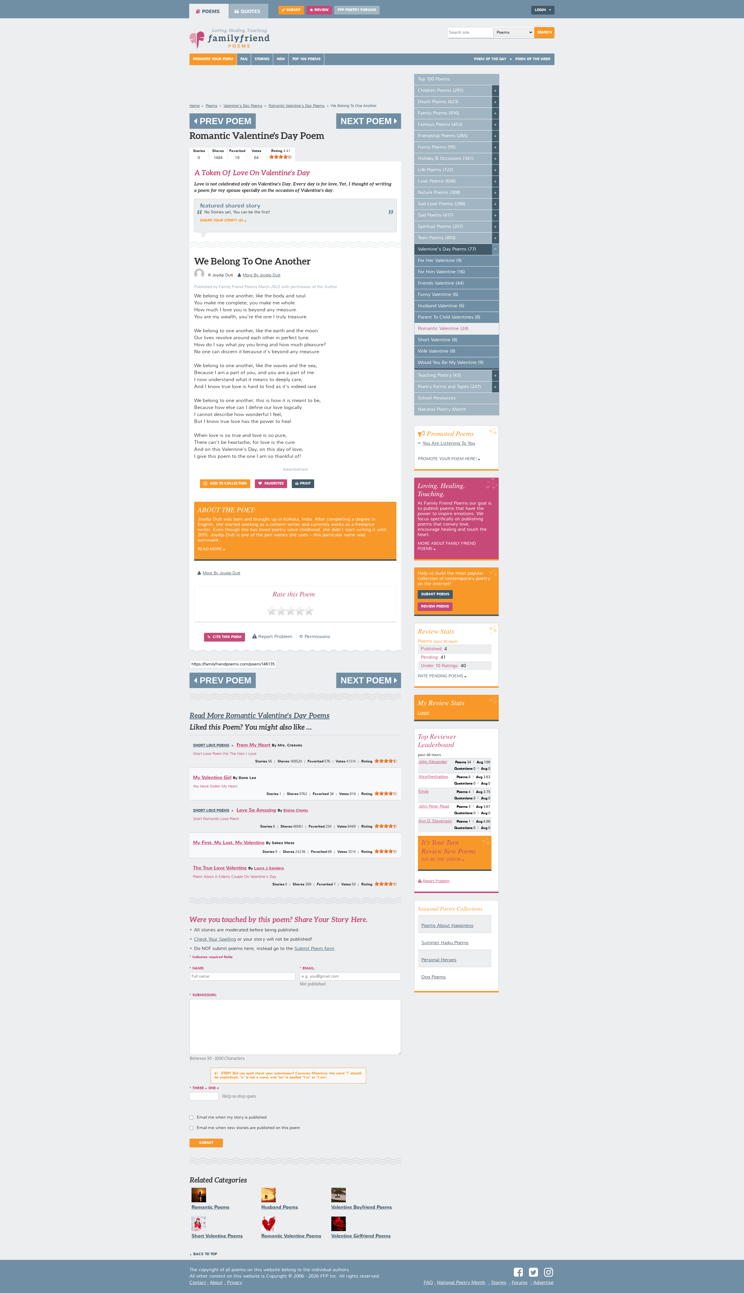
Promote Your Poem (213, 59)
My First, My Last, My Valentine (228, 842)
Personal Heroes (438, 960)
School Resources (437, 398)
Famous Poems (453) (440, 124)
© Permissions (314, 637)
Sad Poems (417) (435, 215)
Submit (293, 10)
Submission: (204, 995)
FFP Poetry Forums (357, 10)
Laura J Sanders (269, 868)
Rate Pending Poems (440, 676)
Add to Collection (228, 483)
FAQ (243, 59)
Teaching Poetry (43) (439, 375)
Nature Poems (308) (439, 192)
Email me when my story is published (232, 1117)
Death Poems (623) (438, 102)
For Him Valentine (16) (441, 272)
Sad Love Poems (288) (441, 204)
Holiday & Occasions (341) (446, 158)
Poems (211, 11)
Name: (198, 968)
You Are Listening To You (449, 443)
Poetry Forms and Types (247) (449, 387)
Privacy (234, 1283)
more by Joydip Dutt (261, 275)
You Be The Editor (441, 859)
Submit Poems (435, 594)
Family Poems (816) (438, 113)
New (281, 59)
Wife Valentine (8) (436, 351)
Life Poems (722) (435, 170)
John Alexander (433, 762)
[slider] (280, 156)
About (216, 1283)
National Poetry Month (442, 409)
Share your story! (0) (221, 220)
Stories (262, 59)
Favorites (273, 483)
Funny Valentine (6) (438, 294)
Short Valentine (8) (437, 340)
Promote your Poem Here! (447, 459)
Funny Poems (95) (437, 147)
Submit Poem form (314, 948)
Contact (197, 1283)
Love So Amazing (256, 810)
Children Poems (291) (441, 90)
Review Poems (435, 606)
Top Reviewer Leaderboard (437, 740)
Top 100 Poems (306, 59)
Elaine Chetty (295, 810)
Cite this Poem (227, 637)
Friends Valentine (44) (441, 283)
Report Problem (274, 637)
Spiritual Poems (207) (440, 226)
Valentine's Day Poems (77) (447, 249)
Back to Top (205, 1254)
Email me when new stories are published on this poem (248, 1128)
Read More (210, 549)
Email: (309, 968)
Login (423, 713)
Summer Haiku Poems (444, 943)
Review (321, 10)
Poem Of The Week (533, 59)
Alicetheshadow (433, 777)
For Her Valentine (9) (440, 260)
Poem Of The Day (490, 59)
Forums (519, 1283)
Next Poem (367, 121)
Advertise (543, 1283)
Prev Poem (224, 121)
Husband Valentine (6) (441, 306)
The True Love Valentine (220, 868)
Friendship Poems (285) (443, 136)
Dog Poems (433, 977)
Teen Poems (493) (437, 238)
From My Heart (253, 745)
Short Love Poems (211, 745)
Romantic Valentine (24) (443, 328)
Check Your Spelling (215, 939)
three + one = (205, 1088)
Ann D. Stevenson (435, 821)
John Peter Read (434, 806)
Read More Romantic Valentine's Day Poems (259, 715)
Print (305, 483)
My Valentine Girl (212, 777)
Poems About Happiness (447, 926)
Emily (424, 792)
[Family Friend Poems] (229, 40)
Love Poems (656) (437, 181)
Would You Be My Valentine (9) (451, 362)
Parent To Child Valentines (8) (449, 317)
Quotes (250, 11)
